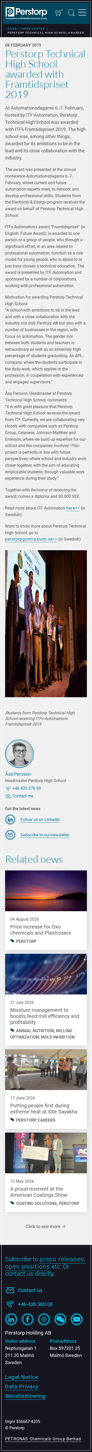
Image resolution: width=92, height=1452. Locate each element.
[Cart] (58, 12)
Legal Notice (21, 1377)
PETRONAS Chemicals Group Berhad (43, 1438)
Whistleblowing (25, 1396)
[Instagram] (44, 1319)
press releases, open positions (45, 1263)
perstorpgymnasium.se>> (31, 539)
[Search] (71, 12)
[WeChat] (60, 1319)
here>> (73, 508)
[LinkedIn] (11, 1319)
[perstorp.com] (28, 14)
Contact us (30, 1290)
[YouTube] (77, 1319)
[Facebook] (27, 1319)
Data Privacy (21, 1386)
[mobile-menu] (82, 13)
